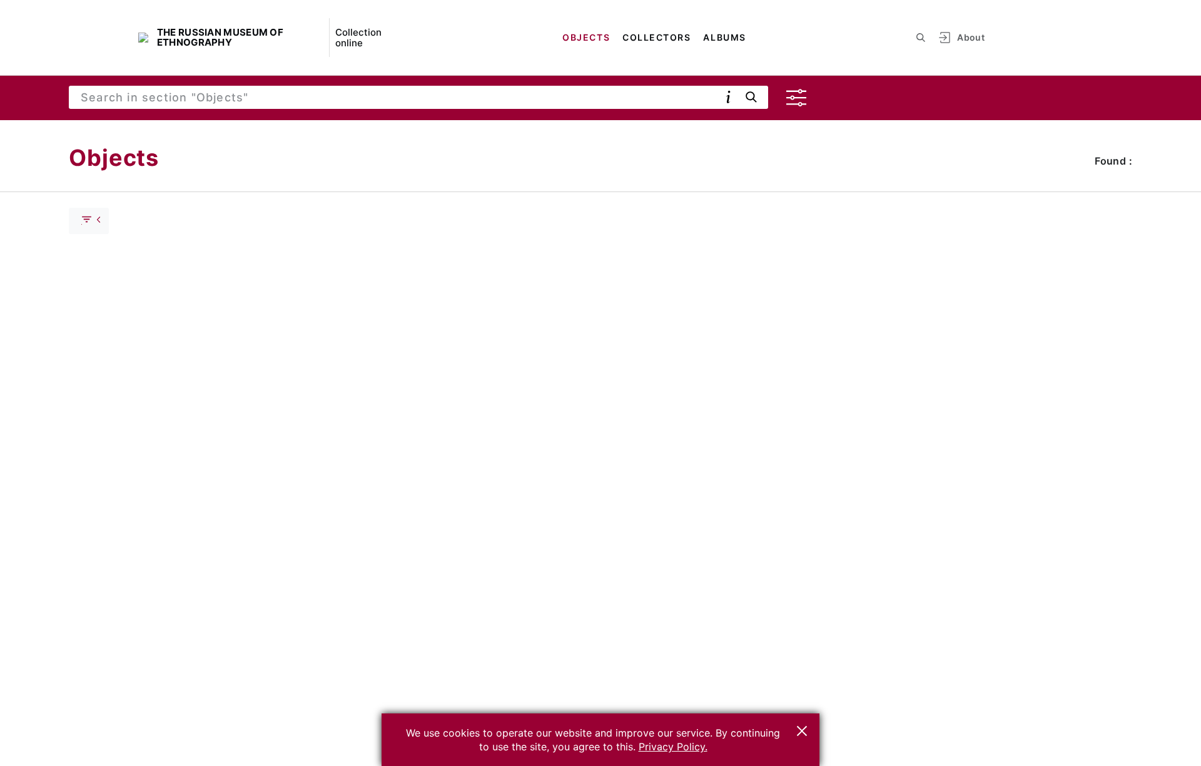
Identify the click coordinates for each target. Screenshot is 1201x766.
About (971, 37)
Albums (724, 37)
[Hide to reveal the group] (89, 221)
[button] (802, 731)
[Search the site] (921, 37)
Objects (586, 37)
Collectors (656, 37)
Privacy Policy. (673, 746)
